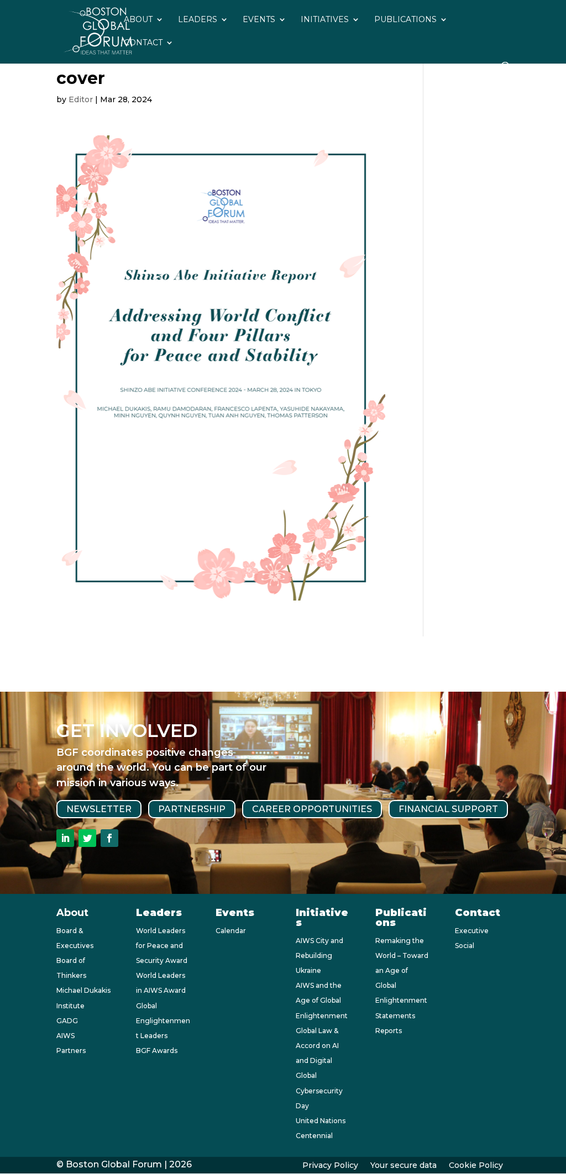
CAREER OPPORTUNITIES (312, 809)
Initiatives (325, 19)
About (138, 19)
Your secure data (403, 1165)
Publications (405, 19)
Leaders (197, 19)
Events (259, 19)
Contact (143, 43)
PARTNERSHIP (192, 809)
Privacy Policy (330, 1165)
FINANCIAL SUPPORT (448, 809)
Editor (81, 99)
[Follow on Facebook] (109, 838)
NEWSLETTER (99, 809)
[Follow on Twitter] (87, 838)
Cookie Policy (476, 1165)
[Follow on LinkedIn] (65, 838)
